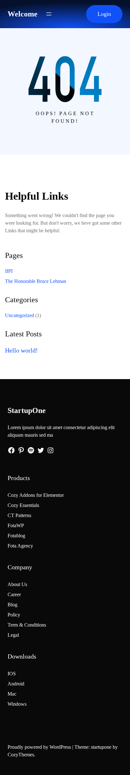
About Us (17, 584)
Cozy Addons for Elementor (36, 495)
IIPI (9, 271)
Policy (14, 614)
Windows (17, 704)
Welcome (23, 14)
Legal (13, 635)
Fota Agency (20, 545)
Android (16, 683)
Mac (12, 694)
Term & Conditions (27, 625)
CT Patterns (19, 515)
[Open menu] (49, 14)
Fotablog (16, 535)
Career (14, 594)
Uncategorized (19, 315)
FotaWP (16, 525)
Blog (12, 604)
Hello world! (21, 350)
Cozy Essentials (23, 505)
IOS (12, 673)
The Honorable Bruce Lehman (35, 281)
